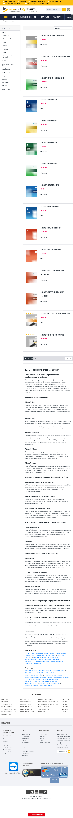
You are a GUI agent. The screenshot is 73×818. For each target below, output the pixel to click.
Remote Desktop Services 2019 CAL (48, 704)
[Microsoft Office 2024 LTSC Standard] (31, 42)
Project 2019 (65, 699)
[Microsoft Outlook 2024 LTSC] (31, 191)
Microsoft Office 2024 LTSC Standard (52, 35)
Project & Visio (6, 72)
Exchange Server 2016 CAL (45, 699)
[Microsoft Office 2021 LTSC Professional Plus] (31, 320)
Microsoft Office (29, 653)
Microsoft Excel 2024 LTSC (49, 142)
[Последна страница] (32, 358)
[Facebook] (28, 792)
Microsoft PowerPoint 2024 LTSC (51, 228)
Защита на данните (45, 742)
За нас (41, 740)
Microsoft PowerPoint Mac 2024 (51, 249)
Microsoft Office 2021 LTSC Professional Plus (55, 314)
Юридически (43, 734)
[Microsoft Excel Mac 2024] (31, 170)
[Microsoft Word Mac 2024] (31, 127)
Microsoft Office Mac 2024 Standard (52, 78)
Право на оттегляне (27, 749)
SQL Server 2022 (57, 659)
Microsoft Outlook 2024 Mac (50, 207)
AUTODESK (5, 82)
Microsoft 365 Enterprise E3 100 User (52, 292)
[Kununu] (41, 792)
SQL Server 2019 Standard (32, 681)
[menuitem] (13, 4)
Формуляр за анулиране (28, 751)
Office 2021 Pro (40, 673)
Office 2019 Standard (58, 671)
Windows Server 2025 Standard (33, 675)
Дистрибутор (25, 736)
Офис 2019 (36, 657)
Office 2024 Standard (31, 671)
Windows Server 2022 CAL (8, 709)
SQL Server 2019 (29, 661)
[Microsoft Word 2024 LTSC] (31, 106)
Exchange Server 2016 (57, 661)
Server (4, 61)
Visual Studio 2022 (43, 706)
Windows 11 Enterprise (31, 685)
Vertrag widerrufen (37, 814)
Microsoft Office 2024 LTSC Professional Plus (55, 57)
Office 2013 (6, 52)
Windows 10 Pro (54, 683)
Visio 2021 (64, 701)
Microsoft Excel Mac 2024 (49, 164)
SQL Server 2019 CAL (25, 704)
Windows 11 (28, 663)
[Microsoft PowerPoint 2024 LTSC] (31, 234)
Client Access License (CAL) (8, 65)
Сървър (52, 653)
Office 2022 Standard (45, 671)
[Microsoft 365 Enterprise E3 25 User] (31, 277)
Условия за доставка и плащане (27, 746)
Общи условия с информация (26, 754)
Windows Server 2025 (57, 657)
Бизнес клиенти (26, 734)
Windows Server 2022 (31, 659)
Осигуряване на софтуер (26, 739)
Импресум (42, 744)
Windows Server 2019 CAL (8, 711)
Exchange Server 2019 (42, 661)
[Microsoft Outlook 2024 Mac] (31, 213)
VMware (64, 711)
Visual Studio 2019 (43, 709)
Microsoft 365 (7, 39)
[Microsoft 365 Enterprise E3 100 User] (31, 298)
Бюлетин (42, 738)
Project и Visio (40, 655)
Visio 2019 (64, 704)
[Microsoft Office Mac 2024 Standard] (31, 84)
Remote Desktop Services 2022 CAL (48, 701)
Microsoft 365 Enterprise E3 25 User (52, 271)
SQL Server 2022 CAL (25, 701)
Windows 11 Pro (43, 683)
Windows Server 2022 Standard (53, 675)
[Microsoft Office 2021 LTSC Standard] (31, 341)
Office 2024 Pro (29, 673)
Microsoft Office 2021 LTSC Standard (52, 335)
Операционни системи (8, 76)
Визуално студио (29, 655)
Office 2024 (6, 35)
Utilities (4, 79)
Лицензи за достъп (61, 653)
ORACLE (4, 86)
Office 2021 (6, 42)
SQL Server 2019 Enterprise (49, 681)
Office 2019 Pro (50, 673)
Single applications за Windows (9, 56)
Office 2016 (6, 49)
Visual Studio (6, 69)
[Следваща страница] (28, 358)
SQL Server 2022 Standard (33, 679)
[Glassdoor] (36, 792)
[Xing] (32, 792)
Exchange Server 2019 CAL (27, 711)
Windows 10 (37, 663)
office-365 (42, 736)
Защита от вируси (7, 89)
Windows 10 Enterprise (46, 685)
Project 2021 (41, 711)
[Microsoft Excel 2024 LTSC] (31, 149)
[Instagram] (45, 792)
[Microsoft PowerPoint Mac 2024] (31, 256)
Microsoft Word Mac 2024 (49, 121)
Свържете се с (25, 742)
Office (4, 32)
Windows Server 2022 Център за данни (58, 677)
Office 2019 (6, 46)
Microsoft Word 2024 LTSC (49, 99)
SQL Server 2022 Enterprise (50, 679)
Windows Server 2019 (45, 659)
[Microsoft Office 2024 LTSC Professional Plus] (31, 63)
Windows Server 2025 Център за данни (35, 677)
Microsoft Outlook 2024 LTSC (50, 185)
